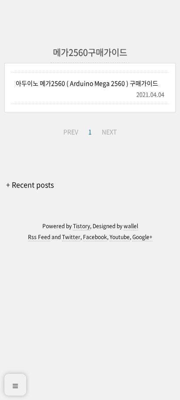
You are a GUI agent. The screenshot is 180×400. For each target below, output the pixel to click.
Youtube (120, 237)
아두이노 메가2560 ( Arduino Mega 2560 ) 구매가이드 (87, 83)
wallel (131, 226)
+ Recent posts (30, 184)
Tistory (81, 226)
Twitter (71, 237)
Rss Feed (39, 237)
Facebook (95, 237)
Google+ (142, 237)
